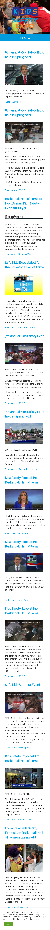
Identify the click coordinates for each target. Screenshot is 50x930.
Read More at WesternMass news (21, 469)
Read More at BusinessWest (18, 254)
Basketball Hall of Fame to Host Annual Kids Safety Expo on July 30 (23, 203)
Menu (23, 38)
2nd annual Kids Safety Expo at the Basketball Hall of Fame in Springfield (24, 832)
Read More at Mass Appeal (18, 748)
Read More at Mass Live (16, 907)
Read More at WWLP (15, 190)
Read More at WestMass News (19, 819)
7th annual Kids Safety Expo (24, 336)
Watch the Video (13, 102)
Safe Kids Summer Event (22, 685)
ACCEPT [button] (8, 924)
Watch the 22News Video (17, 533)
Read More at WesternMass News (21, 327)
